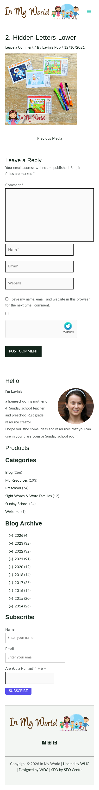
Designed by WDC (33, 770)
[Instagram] (49, 742)
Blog (9, 472)
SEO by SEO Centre (66, 770)
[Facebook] (44, 742)
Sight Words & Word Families (28, 496)
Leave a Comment (19, 47)
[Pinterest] (55, 742)
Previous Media (49, 138)
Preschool (13, 488)
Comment (14, 185)
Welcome (12, 512)
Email (9, 649)
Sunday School (16, 504)
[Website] (39, 284)
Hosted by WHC (76, 764)
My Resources (16, 480)
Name (9, 629)
